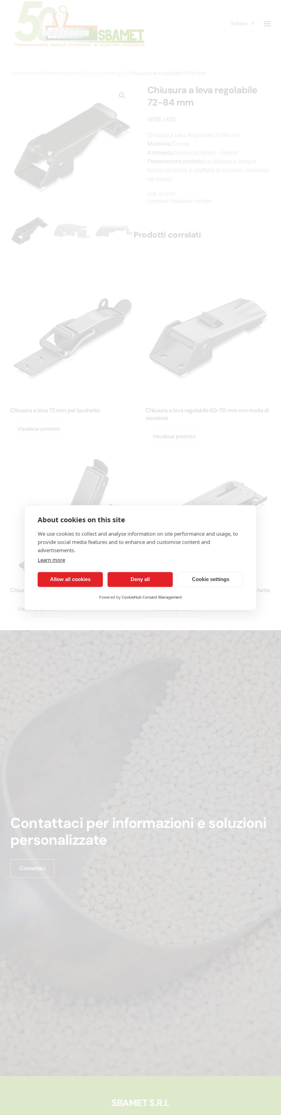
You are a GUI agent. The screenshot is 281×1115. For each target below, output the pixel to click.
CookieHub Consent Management (152, 597)
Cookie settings (210, 579)
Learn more (51, 559)
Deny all (140, 579)
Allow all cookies (70, 579)
